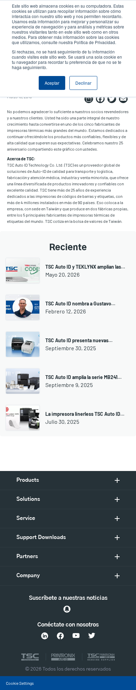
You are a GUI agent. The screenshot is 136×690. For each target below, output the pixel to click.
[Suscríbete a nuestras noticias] (66, 609)
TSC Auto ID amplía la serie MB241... (83, 377)
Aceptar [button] (52, 83)
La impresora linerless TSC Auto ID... (84, 414)
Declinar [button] (83, 83)
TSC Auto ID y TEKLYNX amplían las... (85, 267)
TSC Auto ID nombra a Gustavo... (80, 303)
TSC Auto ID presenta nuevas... (79, 340)
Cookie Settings (20, 683)
